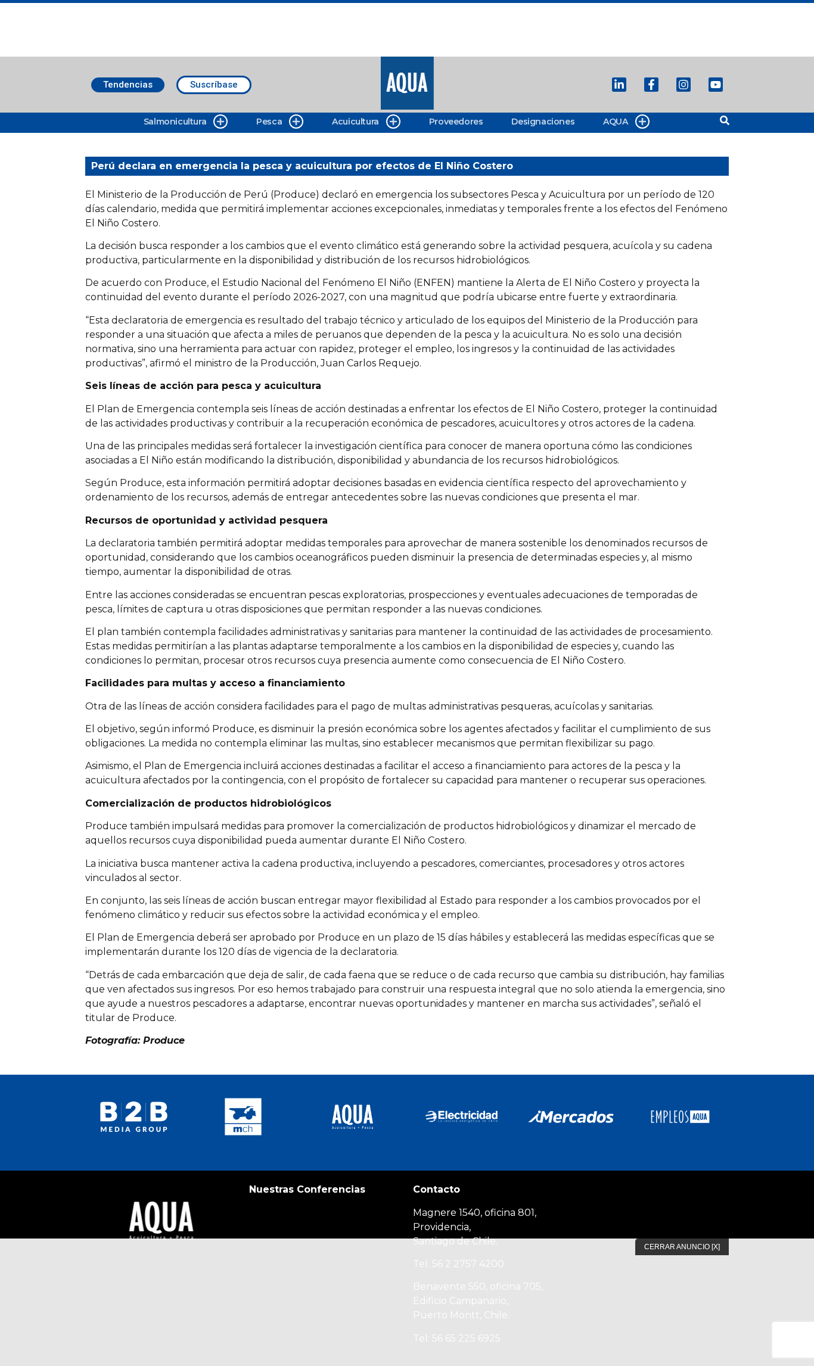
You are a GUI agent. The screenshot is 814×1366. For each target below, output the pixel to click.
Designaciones (542, 121)
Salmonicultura (175, 121)
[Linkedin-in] (619, 84)
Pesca (269, 121)
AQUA (615, 121)
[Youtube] (716, 84)
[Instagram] (683, 84)
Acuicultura (355, 121)
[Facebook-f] (651, 84)
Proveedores (456, 121)
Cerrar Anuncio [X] (682, 1247)
